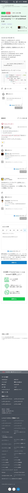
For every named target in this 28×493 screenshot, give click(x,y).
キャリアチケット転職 (6, 447)
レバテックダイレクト (6, 404)
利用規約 (8, 409)
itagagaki (6, 126)
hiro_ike (23, 26)
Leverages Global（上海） (7, 475)
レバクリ (3, 457)
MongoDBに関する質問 (9, 5)
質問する (14, 299)
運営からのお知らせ (18, 382)
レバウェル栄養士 (17, 464)
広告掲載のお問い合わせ (6, 412)
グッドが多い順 (23, 118)
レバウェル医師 (5, 467)
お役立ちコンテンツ (18, 389)
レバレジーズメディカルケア (7, 469)
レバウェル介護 (5, 459)
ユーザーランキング (6, 389)
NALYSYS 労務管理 (18, 478)
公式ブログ (16, 379)
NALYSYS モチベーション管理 (8, 478)
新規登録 (25, 1)
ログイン (20, 1)
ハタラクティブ (5, 451)
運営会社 (3, 409)
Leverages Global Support (19, 472)
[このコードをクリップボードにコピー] (25, 61)
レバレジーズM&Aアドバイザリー (20, 454)
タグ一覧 (3, 387)
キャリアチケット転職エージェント (19, 448)
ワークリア (4, 454)
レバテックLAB (17, 404)
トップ (2, 5)
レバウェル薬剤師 (17, 467)
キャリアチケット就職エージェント (19, 440)
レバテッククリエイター (19, 398)
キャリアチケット (5, 440)
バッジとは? (4, 382)
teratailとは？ (5, 379)
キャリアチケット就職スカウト (19, 444)
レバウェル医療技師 (18, 462)
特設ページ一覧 (5, 392)
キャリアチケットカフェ (6, 444)
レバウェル (16, 457)
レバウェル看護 (17, 459)
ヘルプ (15, 387)
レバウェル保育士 (5, 462)
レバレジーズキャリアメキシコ (19, 475)
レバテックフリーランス (7, 398)
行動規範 (13, 105)
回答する (14, 262)
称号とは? (4, 384)
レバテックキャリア (18, 401)
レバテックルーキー (6, 401)
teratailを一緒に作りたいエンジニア (13, 371)
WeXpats (3, 472)
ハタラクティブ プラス (18, 451)
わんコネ (16, 469)
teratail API (16, 384)
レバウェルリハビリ (6, 464)
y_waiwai (6, 178)
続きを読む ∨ (7, 158)
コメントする (18, 107)
